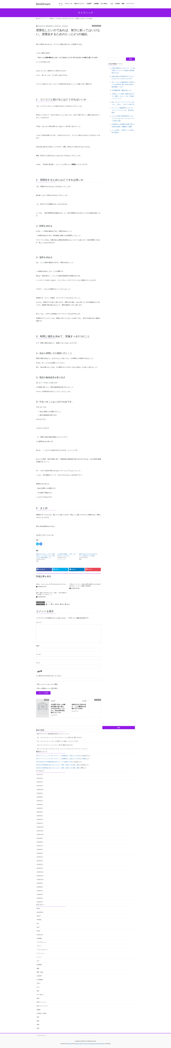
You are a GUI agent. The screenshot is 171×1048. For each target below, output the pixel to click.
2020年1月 (40, 823)
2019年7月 (40, 845)
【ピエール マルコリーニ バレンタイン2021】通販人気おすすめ (55, 745)
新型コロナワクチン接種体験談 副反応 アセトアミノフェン (53, 733)
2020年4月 (40, 812)
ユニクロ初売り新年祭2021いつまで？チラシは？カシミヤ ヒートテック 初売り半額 (123, 118)
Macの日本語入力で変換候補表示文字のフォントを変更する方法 (54, 761)
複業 (38, 1021)
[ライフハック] (94, 703)
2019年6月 (40, 849)
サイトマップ (41, 1035)
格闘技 (38, 1009)
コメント (39, 622)
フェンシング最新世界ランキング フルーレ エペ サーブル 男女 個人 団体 (123, 110)
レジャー (39, 957)
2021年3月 (40, 778)
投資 (38, 991)
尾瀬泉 (84, 758)
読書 (38, 1024)
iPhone (39, 916)
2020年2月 (40, 819)
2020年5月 (40, 808)
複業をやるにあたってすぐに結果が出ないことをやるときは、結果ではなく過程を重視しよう (45, 555)
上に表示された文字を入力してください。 (49, 675)
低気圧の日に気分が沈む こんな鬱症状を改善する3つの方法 (79, 706)
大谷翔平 (39, 976)
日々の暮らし (40, 994)
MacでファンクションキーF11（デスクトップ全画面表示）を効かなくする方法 (58, 755)
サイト (38, 663)
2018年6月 (40, 894)
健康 (38, 968)
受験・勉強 (40, 972)
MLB (38, 927)
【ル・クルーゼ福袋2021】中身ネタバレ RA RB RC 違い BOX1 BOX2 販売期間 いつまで (123, 84)
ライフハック (96, 26)
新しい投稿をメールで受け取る (48, 688)
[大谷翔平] (42, 703)
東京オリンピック (42, 1002)
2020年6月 (40, 804)
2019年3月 (40, 860)
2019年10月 (40, 834)
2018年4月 (40, 902)
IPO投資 (39, 919)
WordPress (40, 934)
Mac (38, 923)
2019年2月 (40, 864)
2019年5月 (40, 853)
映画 (38, 998)
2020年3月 (40, 815)
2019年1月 (40, 868)
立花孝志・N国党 (41, 1013)
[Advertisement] (121, 41)
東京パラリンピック (42, 1006)
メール (38, 654)
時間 (63, 604)
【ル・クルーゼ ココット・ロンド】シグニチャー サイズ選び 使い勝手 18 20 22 (59, 737)
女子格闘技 (40, 979)
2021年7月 (40, 774)
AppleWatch (40, 912)
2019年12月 (40, 827)
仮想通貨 (39, 964)
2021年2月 (40, 782)
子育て (38, 983)
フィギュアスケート (42, 949)
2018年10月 (40, 879)
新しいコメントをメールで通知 (48, 684)
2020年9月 (40, 793)
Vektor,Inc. (102, 1043)
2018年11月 (40, 875)
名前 (38, 646)
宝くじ (38, 987)
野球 (38, 1028)
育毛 (38, 1017)
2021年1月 (40, 785)
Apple (38, 908)
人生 (38, 961)
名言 (53, 604)
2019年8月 (40, 842)
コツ (49, 604)
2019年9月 (40, 838)
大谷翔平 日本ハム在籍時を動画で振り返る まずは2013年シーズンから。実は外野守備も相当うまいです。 (58, 708)
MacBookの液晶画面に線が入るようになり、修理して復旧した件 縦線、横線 (57, 765)
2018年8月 (40, 887)
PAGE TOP (165, 1015)
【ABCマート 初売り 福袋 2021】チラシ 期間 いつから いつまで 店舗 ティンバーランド (123, 96)
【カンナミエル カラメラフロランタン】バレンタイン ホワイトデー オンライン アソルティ (62, 748)
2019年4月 (40, 857)
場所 (58, 604)
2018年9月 (40, 883)
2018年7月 (40, 890)
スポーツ (39, 946)
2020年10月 (40, 789)
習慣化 (68, 604)
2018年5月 (40, 898)
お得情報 (39, 938)
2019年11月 (40, 830)
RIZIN (38, 931)
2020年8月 (40, 797)
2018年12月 (40, 872)
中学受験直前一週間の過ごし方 (122, 90)
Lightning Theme (79, 1043)
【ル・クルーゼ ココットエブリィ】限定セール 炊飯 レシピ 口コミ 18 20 (57, 741)
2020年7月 (40, 800)
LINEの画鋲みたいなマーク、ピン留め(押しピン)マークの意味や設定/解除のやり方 (123, 70)
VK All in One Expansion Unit (91, 1043)
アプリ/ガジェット (42, 942)
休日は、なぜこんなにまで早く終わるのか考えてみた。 (51, 584)
